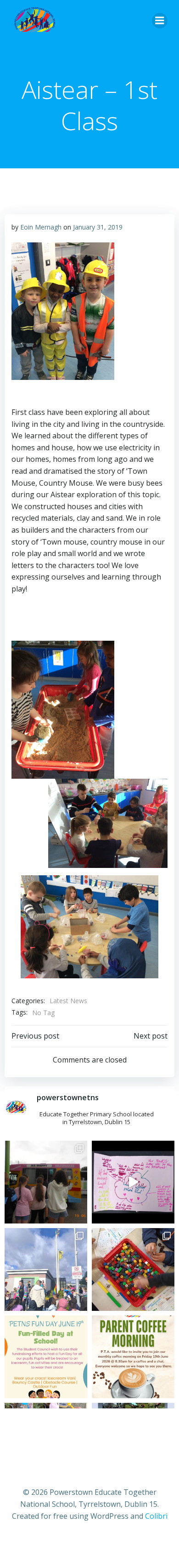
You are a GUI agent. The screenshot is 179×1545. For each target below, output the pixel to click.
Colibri (156, 1516)
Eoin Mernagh (41, 227)
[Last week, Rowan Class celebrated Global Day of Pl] (133, 1269)
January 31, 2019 (98, 227)
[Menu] (160, 21)
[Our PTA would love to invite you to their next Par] (133, 1356)
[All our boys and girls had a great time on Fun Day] (46, 1182)
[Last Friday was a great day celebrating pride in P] (46, 1269)
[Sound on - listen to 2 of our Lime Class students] (133, 1182)
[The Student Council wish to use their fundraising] (46, 1356)
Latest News (68, 1000)
